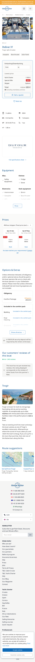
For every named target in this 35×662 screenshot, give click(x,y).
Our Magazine (7, 582)
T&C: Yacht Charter (8, 573)
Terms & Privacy (8, 568)
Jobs (3, 565)
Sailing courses (7, 622)
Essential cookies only (18, 655)
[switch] (17, 101)
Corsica (4, 600)
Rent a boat (9, 15)
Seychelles (6, 603)
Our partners (7, 552)
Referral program (8, 554)
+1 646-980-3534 (18, 491)
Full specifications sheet (16, 160)
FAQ (3, 560)
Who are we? (6, 544)
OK (30, 535)
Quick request (7, 625)
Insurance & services (9, 557)
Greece (4, 595)
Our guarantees (8, 549)
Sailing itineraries (8, 619)
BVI (3, 606)
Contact (5, 584)
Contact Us (18, 510)
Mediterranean (19, 15)
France (4, 608)
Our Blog (5, 579)
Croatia (28, 15)
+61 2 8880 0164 (18, 500)
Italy (3, 611)
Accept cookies (17, 650)
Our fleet (5, 617)
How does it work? (8, 546)
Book (10, 247)
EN (8, 520)
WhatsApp (18, 507)
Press (4, 563)
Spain (4, 598)
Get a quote (18, 95)
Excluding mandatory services (15, 90)
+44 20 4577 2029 (18, 494)
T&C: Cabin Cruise (8, 571)
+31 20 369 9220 (18, 503)
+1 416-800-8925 (18, 497)
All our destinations (9, 614)
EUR (8, 515)
